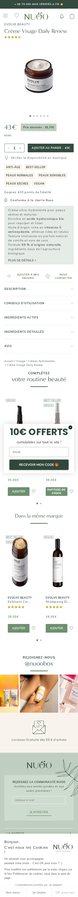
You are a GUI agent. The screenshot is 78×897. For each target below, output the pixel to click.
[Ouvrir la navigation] (5, 15)
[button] (12, 37)
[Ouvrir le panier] (72, 16)
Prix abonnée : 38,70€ (38, 127)
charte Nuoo (44, 200)
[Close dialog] (70, 427)
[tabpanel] (39, 76)
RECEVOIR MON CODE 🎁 (39, 465)
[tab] (30, 116)
